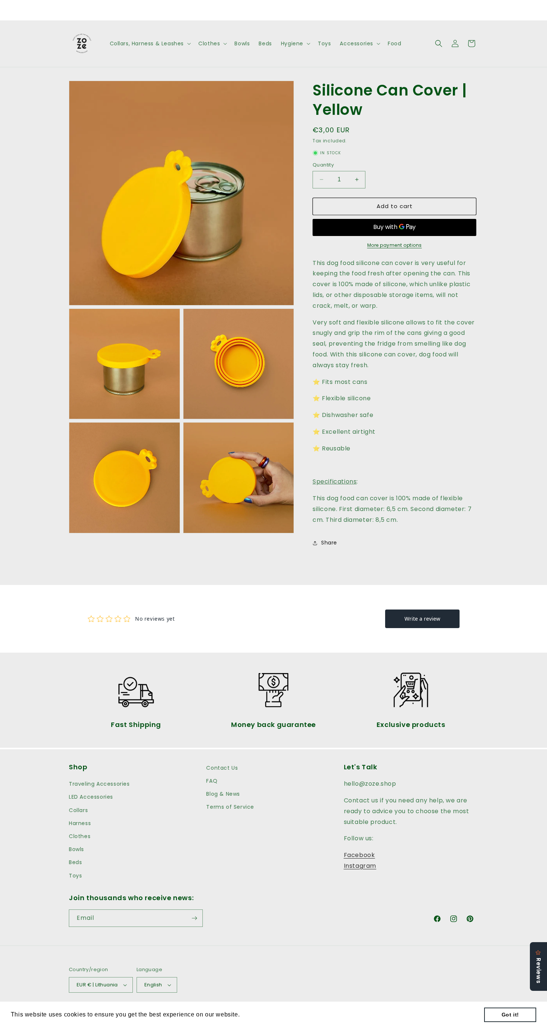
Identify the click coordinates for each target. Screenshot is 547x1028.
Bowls (76, 849)
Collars (78, 810)
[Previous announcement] (194, 10)
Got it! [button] (510, 1015)
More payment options (394, 245)
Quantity (323, 164)
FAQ (211, 781)
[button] (149, 43)
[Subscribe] (194, 918)
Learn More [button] (259, 1014)
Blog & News (223, 794)
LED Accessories (91, 797)
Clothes (79, 836)
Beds (75, 862)
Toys (75, 875)
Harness (80, 823)
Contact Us (222, 768)
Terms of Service (230, 807)
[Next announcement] (353, 10)
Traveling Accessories (99, 784)
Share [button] (329, 542)
